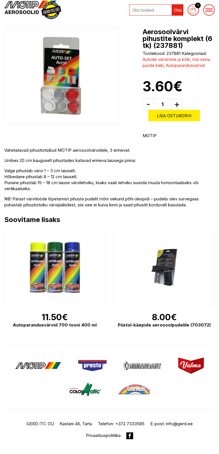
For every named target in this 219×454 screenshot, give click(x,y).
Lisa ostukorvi (174, 115)
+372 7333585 (130, 423)
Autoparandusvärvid (185, 65)
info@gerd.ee (179, 423)
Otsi (178, 10)
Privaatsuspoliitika (103, 435)
